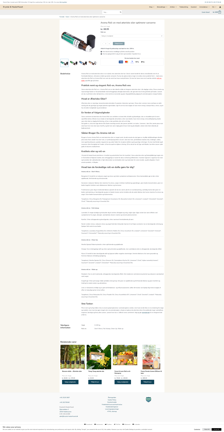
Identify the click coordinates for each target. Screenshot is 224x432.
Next (96, 63)
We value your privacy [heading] (12, 427)
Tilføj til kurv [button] (95, 382)
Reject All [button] (206, 429)
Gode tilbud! (206, 12)
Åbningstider (112, 398)
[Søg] (121, 12)
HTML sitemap (112, 411)
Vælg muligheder (70, 382)
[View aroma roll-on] (64, 63)
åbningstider (63, 2)
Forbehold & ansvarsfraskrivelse (112, 404)
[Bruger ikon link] (220, 7)
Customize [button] (197, 429)
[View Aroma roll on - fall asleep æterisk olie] (92, 63)
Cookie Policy (112, 400)
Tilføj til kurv (119, 44)
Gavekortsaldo (112, 402)
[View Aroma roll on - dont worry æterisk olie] (83, 63)
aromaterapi (146, 312)
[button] (153, 7)
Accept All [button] (216, 429)
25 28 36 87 (208, 2)
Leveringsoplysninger (112, 409)
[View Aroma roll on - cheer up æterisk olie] (74, 63)
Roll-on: (103, 32)
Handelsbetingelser (112, 407)
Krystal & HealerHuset (13, 7)
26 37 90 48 (217, 2)
